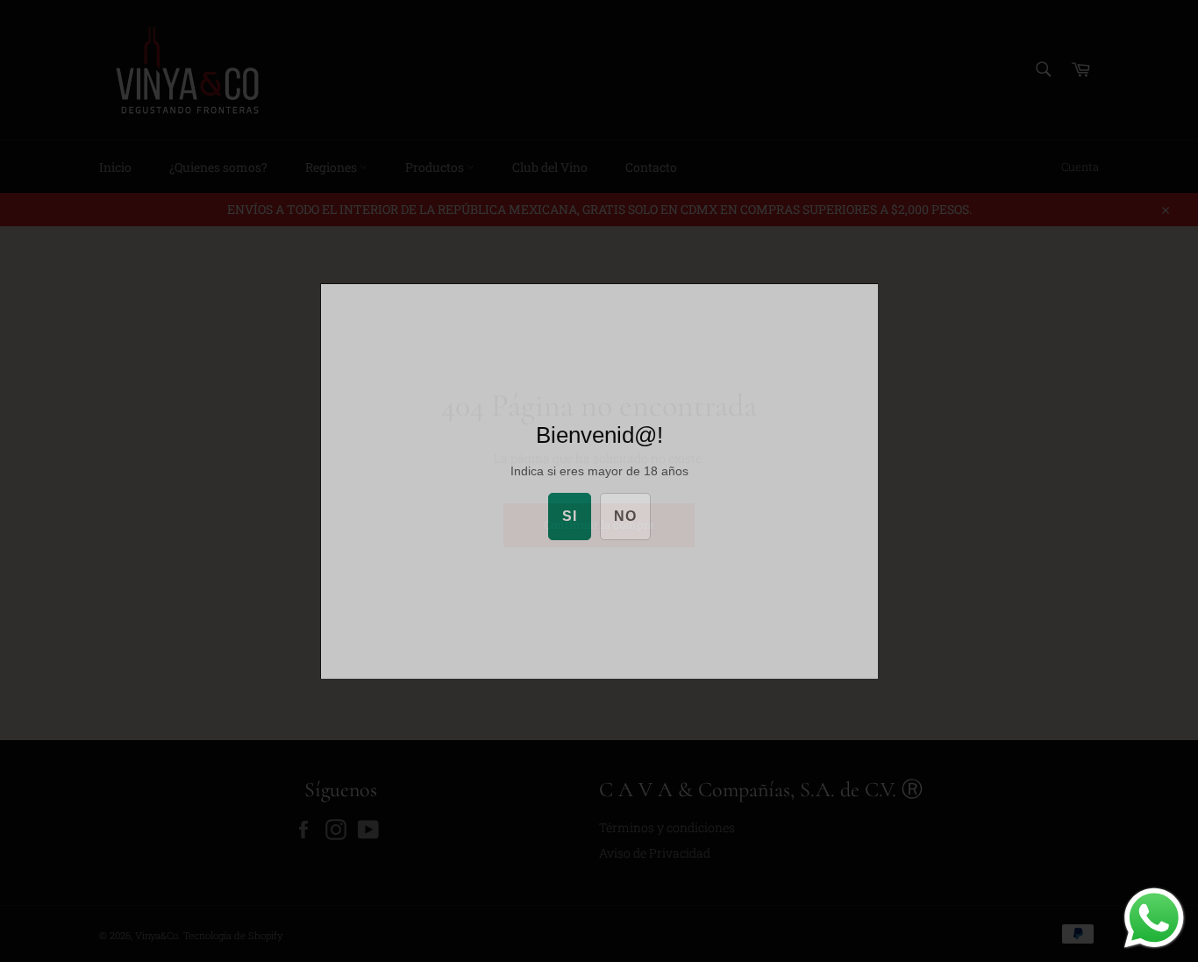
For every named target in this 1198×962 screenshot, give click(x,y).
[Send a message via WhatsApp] (1154, 918)
